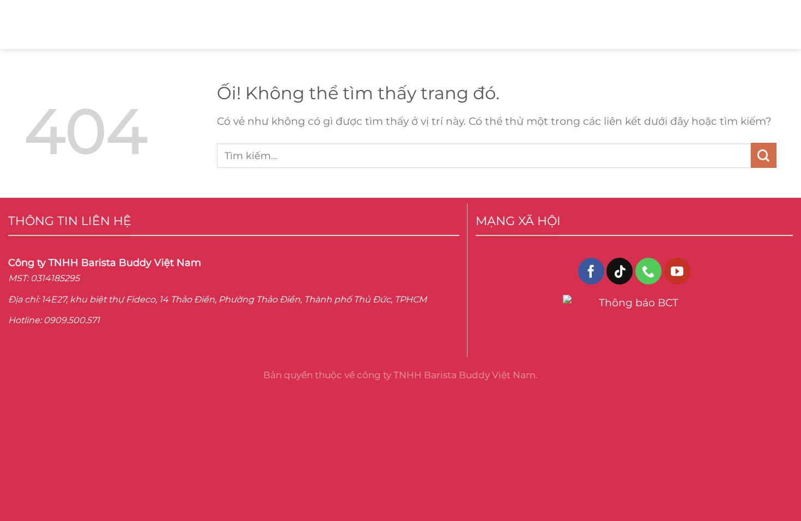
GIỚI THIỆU (183, 24)
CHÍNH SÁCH (473, 24)
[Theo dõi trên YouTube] (677, 271)
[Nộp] (763, 155)
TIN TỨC (398, 24)
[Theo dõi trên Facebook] (591, 271)
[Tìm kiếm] (759, 24)
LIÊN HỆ (338, 24)
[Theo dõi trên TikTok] (619, 271)
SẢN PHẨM (261, 24)
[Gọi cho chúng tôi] (648, 271)
